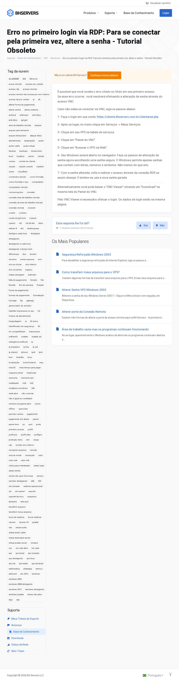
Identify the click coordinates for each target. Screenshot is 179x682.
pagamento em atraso (19, 419)
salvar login (39, 466)
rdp (10, 445)
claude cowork (26, 167)
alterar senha (15, 110)
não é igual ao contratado (20, 398)
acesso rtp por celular (19, 99)
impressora (34, 332)
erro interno (30, 264)
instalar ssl (36, 337)
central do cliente (27, 161)
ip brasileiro (14, 347)
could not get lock (17, 218)
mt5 (31, 383)
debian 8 (13, 228)
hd (39, 311)
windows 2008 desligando (21, 584)
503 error (33, 79)
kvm (11, 357)
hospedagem (15, 321)
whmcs (39, 569)
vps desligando (16, 558)
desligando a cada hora (20, 244)
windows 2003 (15, 579)
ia (26, 321)
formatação (38, 295)
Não (162, 225)
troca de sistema (16, 517)
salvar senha (14, 471)
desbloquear (33, 228)
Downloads (17, 638)
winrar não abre (34, 594)
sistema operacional (32, 486)
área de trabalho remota (20, 125)
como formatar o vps (18, 182)
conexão (31, 192)
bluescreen (36, 151)
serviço (40, 476)
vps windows (37, 563)
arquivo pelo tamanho (19, 130)
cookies (22, 213)
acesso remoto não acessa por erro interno (29, 94)
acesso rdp (14, 89)
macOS (12, 368)
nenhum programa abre (20, 404)
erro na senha (15, 270)
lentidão (20, 357)
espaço (28, 270)
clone (11, 172)
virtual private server (18, 543)
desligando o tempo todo (20, 249)
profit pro (13, 435)
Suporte (11, 58)
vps (10, 553)
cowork (32, 218)
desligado (35, 233)
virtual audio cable (17, 533)
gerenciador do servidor (20, 306)
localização (14, 362)
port (30, 424)
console (31, 208)
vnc (10, 548)
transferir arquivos (17, 507)
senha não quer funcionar (21, 476)
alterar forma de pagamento (22, 105)
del (21, 228)
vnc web (35, 548)
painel (36, 419)
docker (33, 254)
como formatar (37, 177)
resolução (30, 455)
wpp (11, 600)
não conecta (27, 393)
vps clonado (33, 553)
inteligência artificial (18, 342)
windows (36, 574)
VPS (46, 58)
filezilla (12, 285)
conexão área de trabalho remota (24, 197)
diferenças (14, 254)
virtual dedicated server (19, 538)
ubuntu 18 (23, 522)
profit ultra (25, 435)
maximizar (31, 373)
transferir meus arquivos (20, 512)
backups (23, 151)
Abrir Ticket (17, 651)
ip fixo (26, 347)
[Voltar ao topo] (170, 674)
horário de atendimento (20, 316)
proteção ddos (15, 440)
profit (30, 429)
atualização (29, 141)
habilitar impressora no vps (21, 311)
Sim (146, 225)
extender (32, 275)
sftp (32, 481)
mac (41, 362)
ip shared (13, 352)
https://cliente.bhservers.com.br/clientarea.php (127, 117)
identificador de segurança (21, 326)
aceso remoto (15, 84)
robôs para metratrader (19, 466)
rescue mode (15, 455)
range (36, 440)
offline (12, 409)
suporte (31, 491)
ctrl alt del (30, 223)
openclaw (23, 409)
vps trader (23, 563)
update (35, 522)
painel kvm (14, 424)
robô (40, 455)
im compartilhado (17, 332)
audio (41, 141)
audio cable (14, 146)
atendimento (15, 141)
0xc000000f (14, 79)
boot (11, 156)
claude (12, 167)
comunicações (16, 192)
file (42, 280)
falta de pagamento (18, 280)
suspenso (32, 497)
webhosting (14, 569)
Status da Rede (19, 644)
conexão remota (16, 208)
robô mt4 (13, 460)
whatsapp (27, 569)
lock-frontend (29, 362)
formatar (13, 301)
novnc (38, 404)
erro (40, 259)
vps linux (31, 558)
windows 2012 (15, 589)
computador (37, 182)
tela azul (24, 502)
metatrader (14, 383)
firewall (40, 285)
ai (33, 99)
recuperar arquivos (17, 450)
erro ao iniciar (15, 264)
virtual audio (21, 527)
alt (39, 99)
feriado (33, 280)
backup (12, 151)
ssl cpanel (20, 491)
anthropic (24, 115)
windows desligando (34, 589)
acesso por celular (34, 84)
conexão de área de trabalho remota (25, 203)
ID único (34, 321)
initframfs (13, 337)
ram (28, 440)
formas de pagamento (19, 295)
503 (24, 79)
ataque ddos (36, 136)
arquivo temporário (17, 136)
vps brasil (20, 553)
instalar (24, 337)
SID (39, 481)
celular (41, 156)
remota (33, 450)
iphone (24, 352)
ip (32, 342)
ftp (21, 301)
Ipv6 (40, 352)
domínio (13, 259)
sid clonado (14, 486)
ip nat (35, 347)
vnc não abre (22, 548)
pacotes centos (16, 414)
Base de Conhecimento (29, 58)
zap (18, 600)
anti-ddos (13, 120)
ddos (40, 223)
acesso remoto (30, 89)
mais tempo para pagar (30, 368)
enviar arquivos (27, 259)
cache (31, 156)
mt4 (24, 383)
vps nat (12, 563)
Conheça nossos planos (104, 75)
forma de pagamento (18, 290)
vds (10, 527)
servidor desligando (18, 481)
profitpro (38, 435)
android (12, 115)
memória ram (27, 378)
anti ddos (36, 115)
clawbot (40, 167)
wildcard (13, 574)
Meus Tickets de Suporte (25, 618)
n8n (33, 388)
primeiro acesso (16, 429)
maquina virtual (16, 373)
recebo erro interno (25, 445)
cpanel (12, 223)
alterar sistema (31, 110)
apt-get (24, 120)
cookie (12, 213)
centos (12, 161)
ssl (10, 491)
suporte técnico (16, 497)
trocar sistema (34, 517)
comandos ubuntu (17, 177)
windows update (16, 594)
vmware (34, 543)
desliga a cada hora (18, 233)
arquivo (38, 125)
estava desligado (16, 275)
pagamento (32, 414)
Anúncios (16, 625)
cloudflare (22, 172)
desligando (14, 239)
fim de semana (26, 285)
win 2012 (24, 574)
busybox (20, 156)
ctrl (20, 223)
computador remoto (18, 187)
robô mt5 (25, 460)
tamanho (13, 502)
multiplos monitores (18, 388)
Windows (55, 58)
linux (29, 357)
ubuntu (12, 522)
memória (13, 378)
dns (24, 254)
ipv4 (33, 352)
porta (38, 424)
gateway (30, 301)
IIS (39, 326)
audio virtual (29, 146)
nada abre (13, 393)
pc (24, 424)
